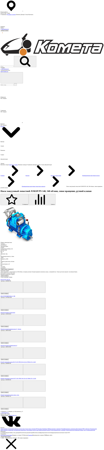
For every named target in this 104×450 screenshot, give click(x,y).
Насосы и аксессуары (20, 428)
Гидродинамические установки (58, 430)
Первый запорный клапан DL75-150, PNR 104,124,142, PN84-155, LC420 (18, 378)
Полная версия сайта (5, 436)
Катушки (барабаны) (42, 428)
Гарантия (30, 435)
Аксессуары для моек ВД (31, 428)
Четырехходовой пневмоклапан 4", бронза (11, 329)
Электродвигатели (70, 430)
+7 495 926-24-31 (5, 29)
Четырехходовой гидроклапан (8, 312)
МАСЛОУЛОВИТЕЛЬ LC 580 (8, 296)
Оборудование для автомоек (8, 428)
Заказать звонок (4, 30)
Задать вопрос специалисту (7, 269)
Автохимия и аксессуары (32, 430)
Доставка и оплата (11, 14)
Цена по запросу (4, 275)
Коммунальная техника (44, 430)
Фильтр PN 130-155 (5, 279)
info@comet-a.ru (4, 71)
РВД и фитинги (86, 428)
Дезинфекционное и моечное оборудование (71, 428)
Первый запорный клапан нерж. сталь (10, 395)
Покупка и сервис (13, 164)
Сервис (10, 435)
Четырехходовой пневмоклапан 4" (9, 345)
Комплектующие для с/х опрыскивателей (85, 430)
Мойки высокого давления (54, 428)
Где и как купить (5, 435)
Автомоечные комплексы (20, 430)
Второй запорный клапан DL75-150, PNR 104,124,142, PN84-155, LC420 (18, 362)
